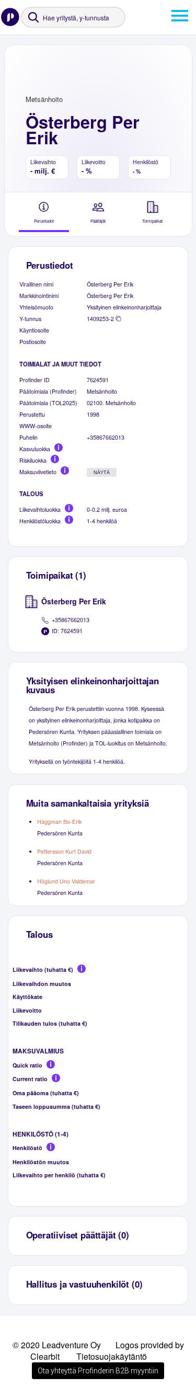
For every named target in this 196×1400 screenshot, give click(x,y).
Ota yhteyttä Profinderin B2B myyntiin (98, 1371)
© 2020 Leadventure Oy (57, 1345)
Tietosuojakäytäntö (111, 1356)
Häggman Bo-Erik (59, 821)
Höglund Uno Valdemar (66, 881)
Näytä (102, 472)
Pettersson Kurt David (64, 851)
